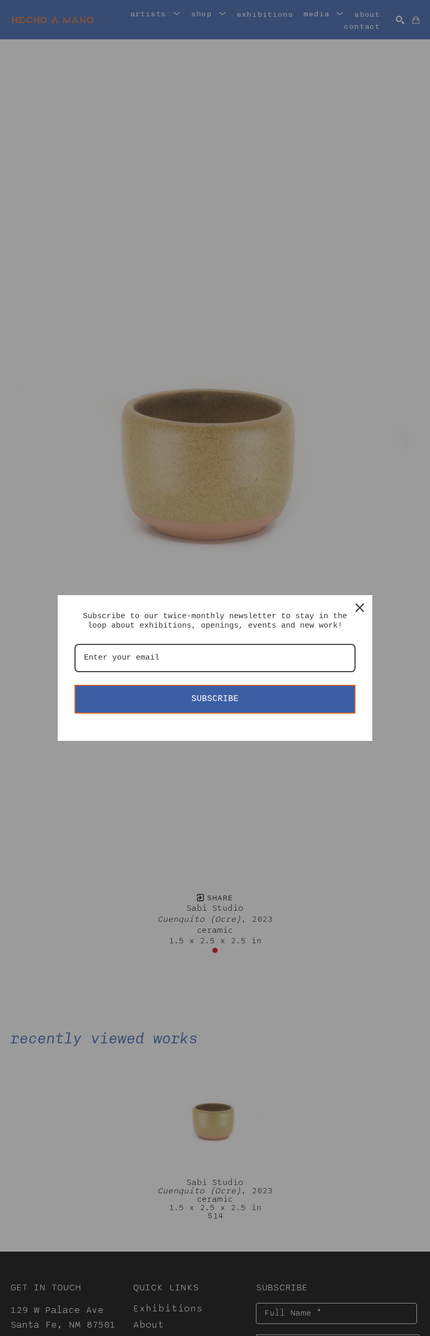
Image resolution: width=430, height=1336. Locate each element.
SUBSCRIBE (215, 699)
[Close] (359, 607)
